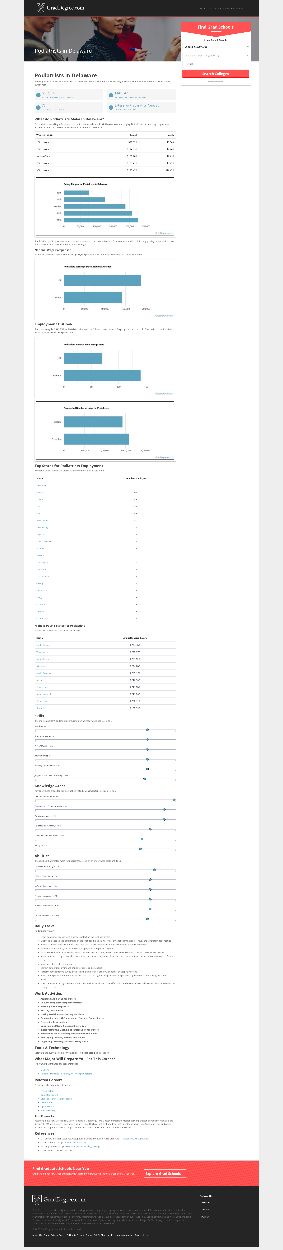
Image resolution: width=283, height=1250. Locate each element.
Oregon (40, 597)
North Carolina (43, 541)
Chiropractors (47, 1090)
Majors (202, 8)
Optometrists (48, 1106)
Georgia (40, 583)
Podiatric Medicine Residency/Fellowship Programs (66, 1073)
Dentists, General (49, 1094)
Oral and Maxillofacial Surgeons (56, 1098)
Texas (39, 506)
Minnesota (41, 590)
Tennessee (42, 686)
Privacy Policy (58, 1234)
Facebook (206, 1202)
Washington (42, 562)
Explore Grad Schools (163, 1173)
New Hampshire (44, 693)
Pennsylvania (43, 520)
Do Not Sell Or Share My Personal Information (109, 1234)
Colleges (215, 8)
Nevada (40, 679)
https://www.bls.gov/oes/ (136, 1138)
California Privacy (75, 1234)
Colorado (41, 604)
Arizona (40, 548)
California (41, 492)
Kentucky (41, 707)
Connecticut (42, 618)
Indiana (40, 555)
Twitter (205, 1216)
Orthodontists (48, 1102)
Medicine (45, 1069)
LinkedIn (205, 1209)
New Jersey (42, 527)
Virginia (40, 534)
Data (46, 1234)
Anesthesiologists (50, 1110)
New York (41, 485)
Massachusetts (44, 576)
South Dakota (43, 644)
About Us (37, 1234)
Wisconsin (41, 569)
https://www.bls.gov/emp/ (87, 1146)
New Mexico (42, 658)
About (240, 8)
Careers (228, 8)
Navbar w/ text (60, 8)
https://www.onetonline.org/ (72, 1142)
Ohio (38, 513)
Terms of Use (142, 1234)
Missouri (40, 611)
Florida (39, 499)
